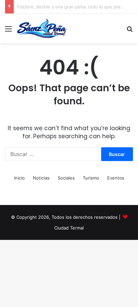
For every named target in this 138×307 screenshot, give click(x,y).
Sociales (66, 178)
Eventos (115, 178)
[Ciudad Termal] (42, 28)
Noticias (41, 178)
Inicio (19, 178)
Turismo (91, 178)
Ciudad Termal (69, 228)
